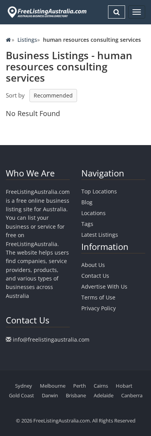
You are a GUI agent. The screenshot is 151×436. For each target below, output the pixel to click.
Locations (93, 213)
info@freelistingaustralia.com (51, 339)
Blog (87, 202)
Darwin (50, 395)
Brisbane (76, 395)
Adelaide (103, 395)
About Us (93, 264)
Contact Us (95, 275)
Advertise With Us (104, 286)
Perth (79, 385)
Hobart (124, 385)
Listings (27, 39)
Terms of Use (98, 297)
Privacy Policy (98, 308)
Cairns (101, 385)
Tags (87, 223)
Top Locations (99, 191)
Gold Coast (21, 395)
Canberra (131, 395)
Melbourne (52, 385)
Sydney (23, 385)
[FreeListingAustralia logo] (46, 12)
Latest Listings (99, 234)
